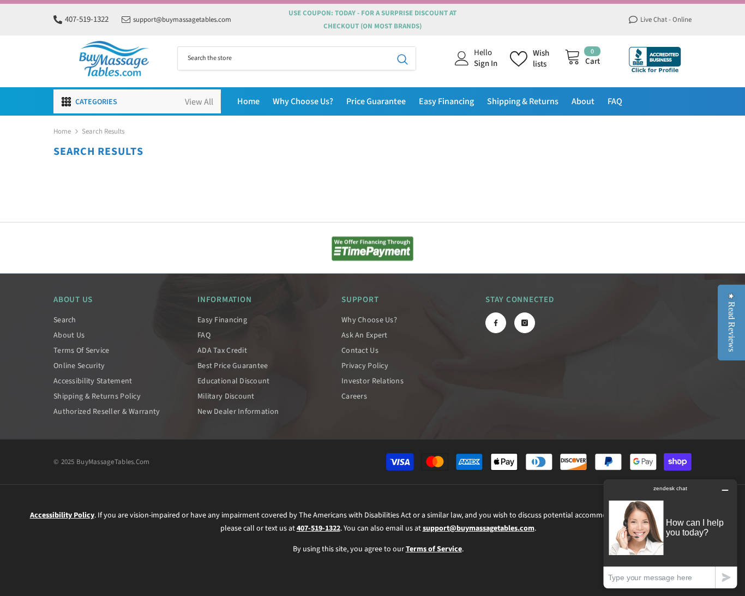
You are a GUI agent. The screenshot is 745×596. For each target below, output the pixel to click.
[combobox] (283, 58)
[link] (372, 248)
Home (62, 131)
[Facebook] (495, 322)
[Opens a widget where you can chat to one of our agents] (670, 533)
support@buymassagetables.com (182, 20)
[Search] (296, 58)
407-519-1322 (87, 19)
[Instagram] (524, 322)
